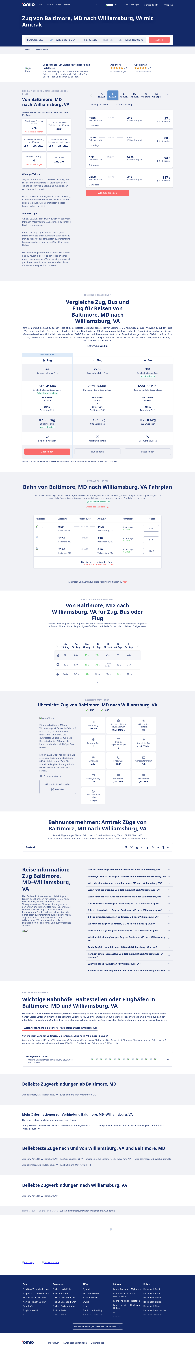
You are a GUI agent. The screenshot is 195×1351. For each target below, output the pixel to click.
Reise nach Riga (151, 1306)
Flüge (58, 4)
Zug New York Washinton (36, 1289)
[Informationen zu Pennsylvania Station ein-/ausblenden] (168, 1059)
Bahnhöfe (28, 1306)
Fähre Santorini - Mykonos (127, 1289)
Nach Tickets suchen (34, 131)
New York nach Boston (34, 1301)
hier (125, 582)
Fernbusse (58, 1284)
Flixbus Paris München (64, 1306)
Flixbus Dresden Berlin (64, 1301)
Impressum (53, 1342)
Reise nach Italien (152, 1301)
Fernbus (49, 4)
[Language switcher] (111, 4)
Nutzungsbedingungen (75, 1342)
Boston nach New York (34, 1297)
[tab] (99, 104)
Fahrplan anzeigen (34, 164)
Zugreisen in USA (47, 1210)
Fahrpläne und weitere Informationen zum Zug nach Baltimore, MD (132, 1125)
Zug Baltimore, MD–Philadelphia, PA (40, 1094)
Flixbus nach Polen (62, 1289)
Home (25, 1210)
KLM (85, 1306)
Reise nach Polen (152, 1297)
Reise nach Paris (151, 1293)
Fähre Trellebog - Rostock (126, 1300)
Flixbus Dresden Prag (64, 1297)
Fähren (67, 4)
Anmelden (168, 5)
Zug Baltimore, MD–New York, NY (114, 1158)
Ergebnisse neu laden (95, 506)
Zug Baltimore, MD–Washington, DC (78, 1094)
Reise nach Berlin (152, 1289)
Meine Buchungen (131, 5)
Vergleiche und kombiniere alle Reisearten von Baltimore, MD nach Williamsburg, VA (56, 1127)
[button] (91, 40)
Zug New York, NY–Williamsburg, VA (40, 1158)
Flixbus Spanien (61, 1293)
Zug (40, 4)
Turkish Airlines (91, 1293)
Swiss (86, 1301)
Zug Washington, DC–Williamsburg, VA (79, 1158)
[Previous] (57, 646)
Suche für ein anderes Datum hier (97, 564)
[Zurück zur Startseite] (30, 5)
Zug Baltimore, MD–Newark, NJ (75, 1164)
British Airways (91, 1297)
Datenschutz (97, 1342)
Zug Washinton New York (36, 1293)
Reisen (146, 1284)
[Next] (167, 95)
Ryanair (87, 1289)
